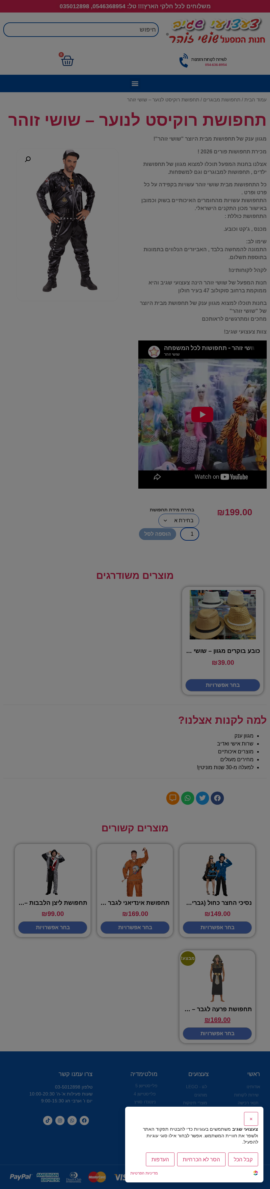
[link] (255, 1173)
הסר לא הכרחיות (201, 1159)
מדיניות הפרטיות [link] (144, 1173)
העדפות (160, 1159)
